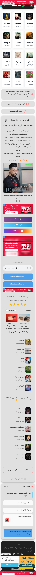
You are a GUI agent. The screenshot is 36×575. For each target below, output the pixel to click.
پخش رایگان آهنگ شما (16, 111)
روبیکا (16, 219)
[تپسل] (1, 6)
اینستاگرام (16, 231)
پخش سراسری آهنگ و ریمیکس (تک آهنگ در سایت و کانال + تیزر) (18, 549)
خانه (19, 545)
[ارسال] (7, 520)
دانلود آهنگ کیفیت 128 (17, 284)
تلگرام (16, 225)
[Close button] (35, 554)
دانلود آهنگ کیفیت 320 (17, 276)
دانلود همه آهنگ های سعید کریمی (18, 470)
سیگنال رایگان (9, 565)
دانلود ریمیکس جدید (24, 131)
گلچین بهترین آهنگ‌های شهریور (16, 104)
